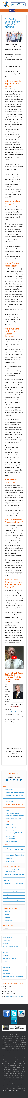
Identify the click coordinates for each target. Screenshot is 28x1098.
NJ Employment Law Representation (13, 903)
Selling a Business (9, 789)
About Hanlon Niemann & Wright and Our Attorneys (12, 977)
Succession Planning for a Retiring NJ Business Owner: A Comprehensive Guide (15, 854)
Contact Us (5, 943)
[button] (12, 10)
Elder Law (7, 914)
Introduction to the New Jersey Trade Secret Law (13, 879)
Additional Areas (8, 920)
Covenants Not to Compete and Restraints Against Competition (14, 875)
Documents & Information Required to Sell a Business (15, 796)
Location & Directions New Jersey (11, 946)
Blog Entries (6, 952)
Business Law (9, 858)
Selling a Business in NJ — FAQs (13, 818)
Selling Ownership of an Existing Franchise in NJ (13, 800)
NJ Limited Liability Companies (12, 891)
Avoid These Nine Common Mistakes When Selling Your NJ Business (15, 814)
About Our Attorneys (8, 937)
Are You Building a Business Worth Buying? (14, 810)
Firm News (5, 970)
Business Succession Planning (11, 900)
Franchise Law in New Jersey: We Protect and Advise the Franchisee (13, 884)
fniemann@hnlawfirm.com (13, 712)
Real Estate (7, 917)
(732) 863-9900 (14, 707)
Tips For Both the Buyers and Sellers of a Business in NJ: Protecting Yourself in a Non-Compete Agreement (14, 832)
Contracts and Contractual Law (12, 888)
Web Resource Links (7, 973)
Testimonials (6, 955)
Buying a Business (9, 894)
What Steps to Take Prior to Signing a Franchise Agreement (15, 837)
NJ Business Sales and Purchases (13, 824)
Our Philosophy (6, 967)
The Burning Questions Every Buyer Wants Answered (14, 805)
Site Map (5, 961)
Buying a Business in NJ (11, 841)
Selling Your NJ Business (11, 827)
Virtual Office (6, 940)
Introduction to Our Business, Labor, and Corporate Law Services (13, 870)
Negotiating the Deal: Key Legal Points (15, 792)
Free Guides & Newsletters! (9, 958)
